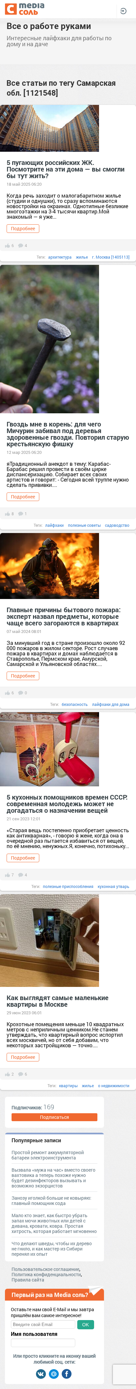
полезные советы (84, 525)
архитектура (60, 257)
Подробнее (23, 228)
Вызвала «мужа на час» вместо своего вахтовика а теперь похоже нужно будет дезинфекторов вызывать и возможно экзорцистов (53, 1178)
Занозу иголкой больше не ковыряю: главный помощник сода (51, 1200)
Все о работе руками (49, 25)
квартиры (68, 1085)
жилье (82, 257)
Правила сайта (28, 1280)
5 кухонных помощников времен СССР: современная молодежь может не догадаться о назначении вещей (67, 803)
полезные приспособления (68, 886)
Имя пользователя (34, 1334)
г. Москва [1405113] (110, 257)
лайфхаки (54, 525)
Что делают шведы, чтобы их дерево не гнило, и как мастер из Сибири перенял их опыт (52, 1248)
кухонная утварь (113, 886)
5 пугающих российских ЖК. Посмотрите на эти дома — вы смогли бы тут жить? (65, 169)
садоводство (117, 525)
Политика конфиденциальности (46, 1274)
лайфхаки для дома (110, 704)
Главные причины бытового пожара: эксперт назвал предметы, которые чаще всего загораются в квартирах (64, 616)
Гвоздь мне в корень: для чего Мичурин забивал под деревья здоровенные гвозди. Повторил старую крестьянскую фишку (68, 434)
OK (85, 1324)
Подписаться (54, 1117)
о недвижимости (113, 1085)
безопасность (75, 704)
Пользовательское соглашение (45, 1269)
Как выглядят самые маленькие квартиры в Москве (58, 1000)
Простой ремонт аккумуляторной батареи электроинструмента (48, 1155)
